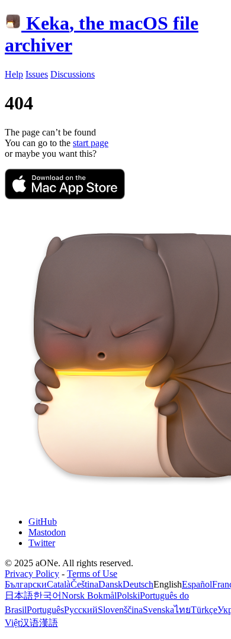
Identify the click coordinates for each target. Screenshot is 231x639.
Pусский (81, 610)
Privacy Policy (32, 574)
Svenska (158, 610)
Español (197, 584)
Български (26, 584)
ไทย (182, 610)
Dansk (110, 584)
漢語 (48, 623)
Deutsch (138, 584)
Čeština (84, 584)
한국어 (47, 595)
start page (90, 143)
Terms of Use (92, 574)
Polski (128, 595)
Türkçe (204, 610)
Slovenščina (120, 610)
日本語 (19, 595)
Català (58, 584)
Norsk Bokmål (89, 595)
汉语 (29, 623)
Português (45, 610)
